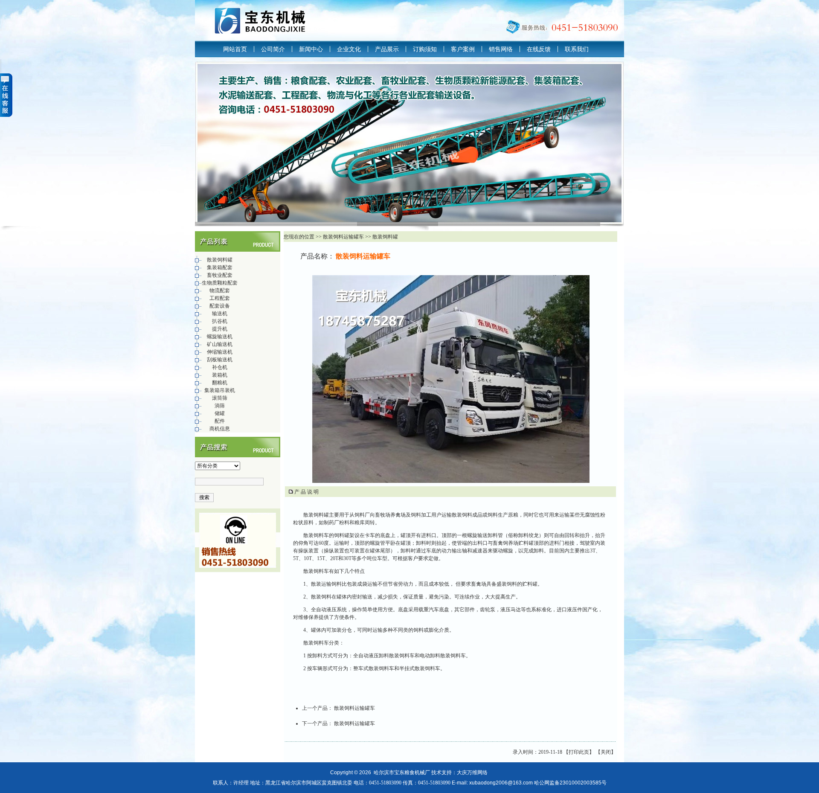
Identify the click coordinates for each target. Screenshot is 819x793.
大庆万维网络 (472, 773)
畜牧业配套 (219, 275)
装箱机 (219, 375)
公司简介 (273, 49)
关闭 (606, 752)
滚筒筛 (219, 398)
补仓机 (219, 367)
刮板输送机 (219, 360)
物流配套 (219, 290)
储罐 (220, 413)
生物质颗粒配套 (220, 283)
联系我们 (577, 49)
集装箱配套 (219, 267)
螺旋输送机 (219, 337)
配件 (220, 421)
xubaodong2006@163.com (501, 783)
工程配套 (219, 298)
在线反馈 (539, 49)
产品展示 (387, 49)
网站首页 (235, 49)
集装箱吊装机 (219, 390)
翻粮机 (219, 383)
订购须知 (425, 49)
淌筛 (220, 406)
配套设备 (219, 306)
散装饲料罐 (219, 260)
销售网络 (501, 49)
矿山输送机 (219, 344)
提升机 (219, 329)
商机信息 (219, 429)
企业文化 (349, 49)
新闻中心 (311, 49)
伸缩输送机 (219, 352)
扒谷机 (219, 321)
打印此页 (579, 752)
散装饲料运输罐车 (354, 708)
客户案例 (463, 49)
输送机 (219, 314)
